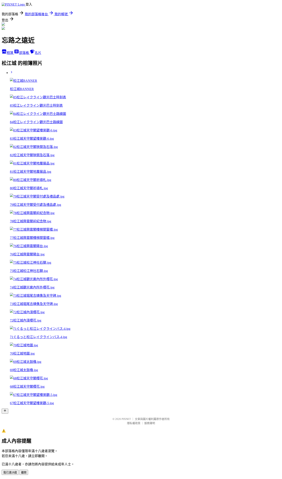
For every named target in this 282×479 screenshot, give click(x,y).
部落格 (24, 53)
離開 (23, 472)
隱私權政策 (133, 423)
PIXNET (126, 419)
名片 (38, 53)
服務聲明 (149, 423)
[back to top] (5, 411)
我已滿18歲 (10, 472)
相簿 (10, 53)
